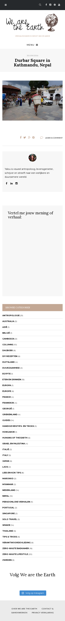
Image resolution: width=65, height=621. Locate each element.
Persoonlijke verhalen (16, 502)
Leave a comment (54, 138)
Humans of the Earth (14, 438)
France (6, 397)
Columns (7, 344)
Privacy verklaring (43, 612)
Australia (8, 321)
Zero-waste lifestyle (15, 554)
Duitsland (8, 362)
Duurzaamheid (11, 368)
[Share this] (20, 137)
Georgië (7, 408)
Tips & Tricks (9, 537)
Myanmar (7, 484)
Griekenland (9, 414)
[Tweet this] (24, 137)
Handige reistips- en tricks (18, 426)
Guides (6, 420)
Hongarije (8, 432)
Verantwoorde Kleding (16, 542)
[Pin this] (34, 137)
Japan (5, 461)
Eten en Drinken (11, 379)
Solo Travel (9, 519)
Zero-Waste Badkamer (15, 548)
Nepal (5, 496)
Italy (5, 455)
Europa (6, 385)
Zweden (7, 560)
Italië (5, 449)
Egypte (6, 374)
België (6, 333)
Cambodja (8, 339)
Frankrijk (8, 403)
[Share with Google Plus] (29, 137)
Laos (5, 467)
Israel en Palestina (13, 443)
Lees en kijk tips (11, 472)
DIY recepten (9, 356)
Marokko (7, 478)
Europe (6, 391)
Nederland (8, 490)
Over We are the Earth (24, 608)
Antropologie (11, 315)
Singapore (8, 513)
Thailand (7, 531)
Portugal (8, 507)
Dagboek (7, 350)
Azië (4, 327)
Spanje (6, 525)
